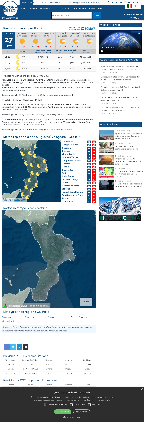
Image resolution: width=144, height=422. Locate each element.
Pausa (86, 301)
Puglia (68, 369)
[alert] (72, 404)
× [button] (141, 389)
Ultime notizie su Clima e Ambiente (119, 60)
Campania (68, 373)
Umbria (49, 369)
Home (23, 9)
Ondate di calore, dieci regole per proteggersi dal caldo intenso (128, 161)
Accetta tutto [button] (62, 412)
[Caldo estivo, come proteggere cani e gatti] (106, 147)
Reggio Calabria (79, 317)
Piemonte (11, 364)
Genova (49, 385)
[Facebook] (7, 347)
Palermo (68, 385)
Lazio (49, 373)
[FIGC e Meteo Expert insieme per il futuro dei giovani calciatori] (106, 172)
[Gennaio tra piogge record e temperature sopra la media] (106, 185)
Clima (92, 9)
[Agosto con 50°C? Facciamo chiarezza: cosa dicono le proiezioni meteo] (106, 135)
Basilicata (87, 360)
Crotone (52, 317)
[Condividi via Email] (25, 347)
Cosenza (29, 317)
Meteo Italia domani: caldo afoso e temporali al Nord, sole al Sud (56, 3)
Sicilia (87, 369)
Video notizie (79, 9)
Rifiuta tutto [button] (81, 412)
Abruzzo (68, 360)
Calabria (87, 364)
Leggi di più (105, 400)
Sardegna (87, 373)
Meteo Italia (46, 9)
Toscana (49, 360)
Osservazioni (62, 9)
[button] (72, 417)
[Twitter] (13, 347)
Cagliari (30, 385)
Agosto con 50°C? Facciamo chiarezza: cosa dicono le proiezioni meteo (128, 136)
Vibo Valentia (8, 321)
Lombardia (10, 373)
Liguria (11, 369)
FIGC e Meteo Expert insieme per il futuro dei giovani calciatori (129, 173)
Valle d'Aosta (10, 360)
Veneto (30, 364)
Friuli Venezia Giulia (30, 369)
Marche (49, 364)
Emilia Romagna (30, 373)
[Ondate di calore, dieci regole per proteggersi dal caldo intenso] (106, 160)
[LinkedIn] (19, 347)
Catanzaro (7, 317)
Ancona (10, 385)
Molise (68, 364)
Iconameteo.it (11, 327)
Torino (87, 385)
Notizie (33, 9)
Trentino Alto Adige (30, 360)
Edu (100, 9)
